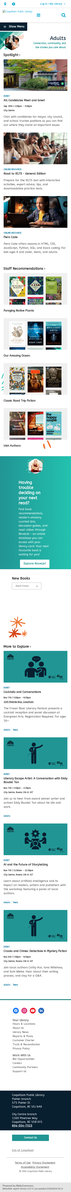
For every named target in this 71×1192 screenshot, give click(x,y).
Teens (15, 730)
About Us (18, 1027)
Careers (17, 1063)
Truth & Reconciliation (26, 1044)
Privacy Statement (43, 1162)
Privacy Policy (21, 1048)
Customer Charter (23, 1040)
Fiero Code (11, 237)
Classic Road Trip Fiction (20, 400)
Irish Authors (12, 445)
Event (7, 96)
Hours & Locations (24, 1023)
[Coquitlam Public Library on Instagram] (24, 1011)
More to (16, 646)
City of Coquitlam (23, 1150)
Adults (7, 730)
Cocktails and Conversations (22, 692)
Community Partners (25, 1067)
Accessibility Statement (35, 1167)
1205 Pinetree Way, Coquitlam (19, 702)
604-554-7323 (22, 1125)
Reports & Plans (23, 1036)
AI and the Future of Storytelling (26, 864)
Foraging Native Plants (19, 310)
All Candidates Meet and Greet (24, 100)
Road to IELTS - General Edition (25, 173)
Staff (23, 269)
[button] (5, 4)
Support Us (19, 1071)
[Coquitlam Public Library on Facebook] (16, 1011)
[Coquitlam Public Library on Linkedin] (41, 1011)
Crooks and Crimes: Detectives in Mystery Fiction (35, 951)
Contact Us (30, 1137)
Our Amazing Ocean (17, 355)
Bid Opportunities (23, 1058)
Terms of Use (23, 1162)
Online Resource (12, 169)
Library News (21, 1032)
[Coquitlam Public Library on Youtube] (33, 1011)
